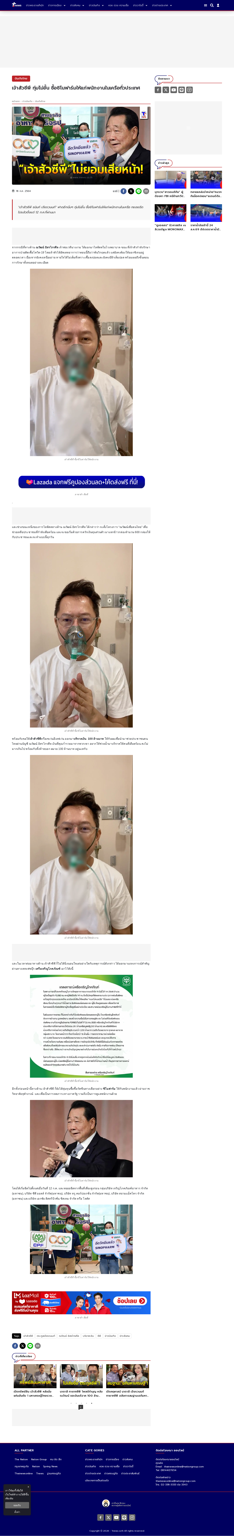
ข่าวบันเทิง (27, 101)
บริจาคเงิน (88, 1336)
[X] (166, 90)
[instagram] (189, 90)
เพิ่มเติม (9, 1498)
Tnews (40, 1473)
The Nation (21, 1459)
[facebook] (123, 191)
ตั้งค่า (17, 1512)
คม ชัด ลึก (55, 1459)
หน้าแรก (16, 101)
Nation (36, 1466)
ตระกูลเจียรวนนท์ (46, 1336)
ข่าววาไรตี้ (128, 1466)
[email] (146, 191)
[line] (139, 191)
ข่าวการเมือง (112, 1459)
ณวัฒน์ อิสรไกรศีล (69, 1336)
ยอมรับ (17, 1505)
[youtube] (173, 90)
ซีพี (99, 1336)
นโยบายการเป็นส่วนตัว (97, 1480)
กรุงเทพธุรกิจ (22, 1466)
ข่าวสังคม (125, 1336)
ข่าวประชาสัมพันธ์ (130, 1473)
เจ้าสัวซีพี (28, 1336)
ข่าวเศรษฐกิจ (111, 1473)
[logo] (16, 5)
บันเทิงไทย (40, 101)
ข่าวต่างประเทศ (93, 1473)
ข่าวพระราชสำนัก (93, 1459)
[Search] (212, 5)
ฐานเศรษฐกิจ (54, 1473)
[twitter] (131, 191)
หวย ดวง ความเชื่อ (110, 1466)
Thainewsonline (24, 1473)
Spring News (50, 1466)
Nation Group (39, 1459)
